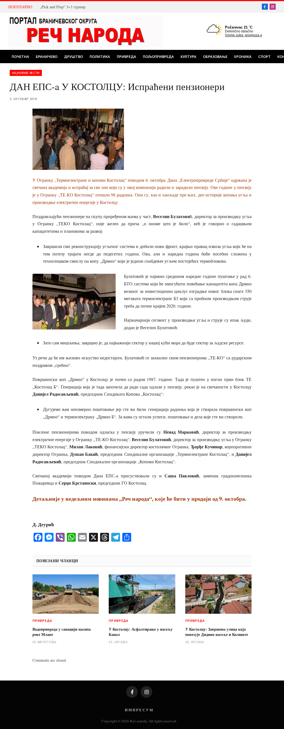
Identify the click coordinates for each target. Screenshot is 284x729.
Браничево (46, 56)
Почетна (20, 56)
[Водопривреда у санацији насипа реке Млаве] (65, 594)
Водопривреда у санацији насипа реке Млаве (61, 631)
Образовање (215, 56)
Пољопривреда (158, 56)
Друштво (73, 56)
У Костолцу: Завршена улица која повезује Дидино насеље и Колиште (216, 631)
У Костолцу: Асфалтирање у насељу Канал (141, 631)
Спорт (264, 56)
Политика (100, 56)
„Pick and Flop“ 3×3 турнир (62, 6)
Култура (188, 56)
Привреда (126, 56)
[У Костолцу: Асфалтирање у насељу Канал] (142, 594)
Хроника (243, 56)
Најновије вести (26, 73)
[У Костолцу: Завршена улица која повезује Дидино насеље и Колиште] (218, 594)
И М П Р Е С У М (139, 709)
